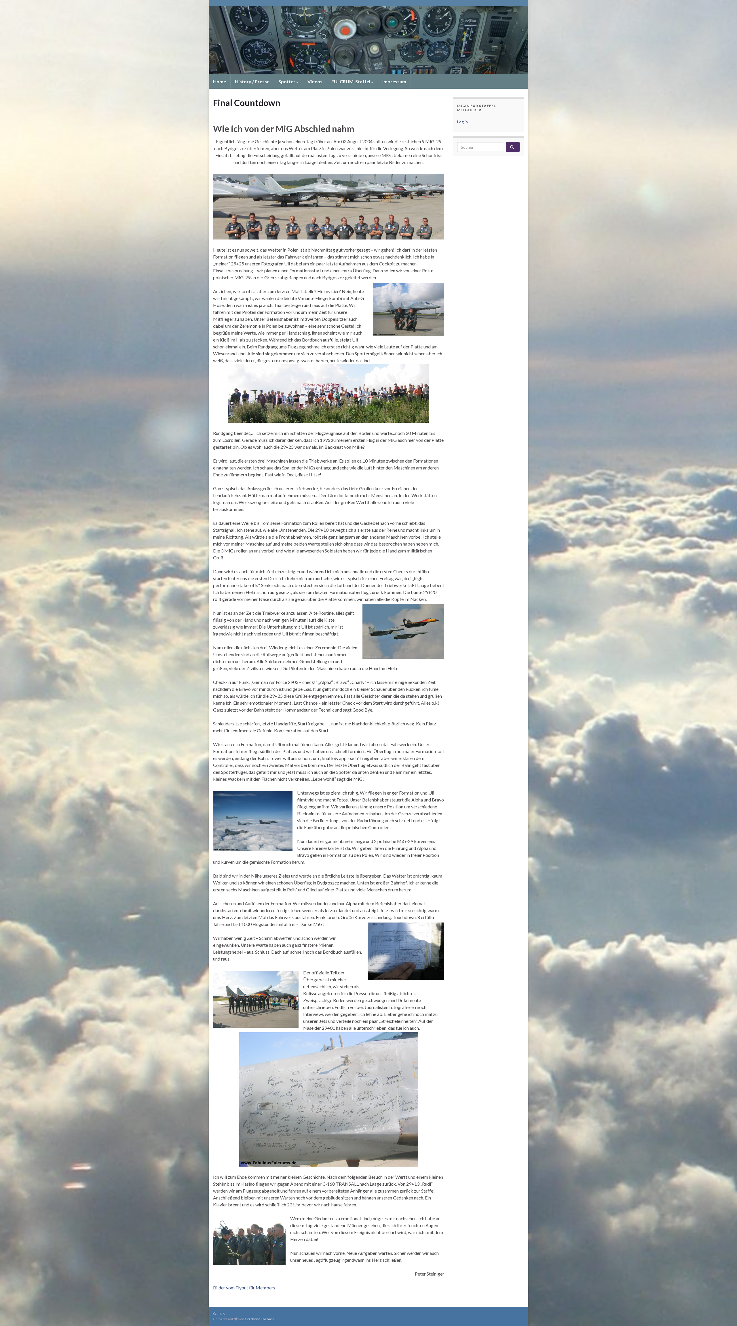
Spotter (287, 81)
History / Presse (252, 81)
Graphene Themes (259, 1319)
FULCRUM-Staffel (351, 81)
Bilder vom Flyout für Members (244, 1287)
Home (219, 81)
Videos (314, 81)
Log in (462, 121)
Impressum (394, 81)
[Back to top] (724, 1313)
